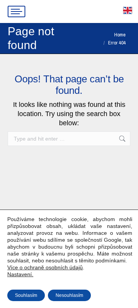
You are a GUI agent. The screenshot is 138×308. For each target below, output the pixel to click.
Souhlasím (26, 295)
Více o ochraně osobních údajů (45, 267)
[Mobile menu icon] (16, 11)
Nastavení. (20, 274)
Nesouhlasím (69, 295)
